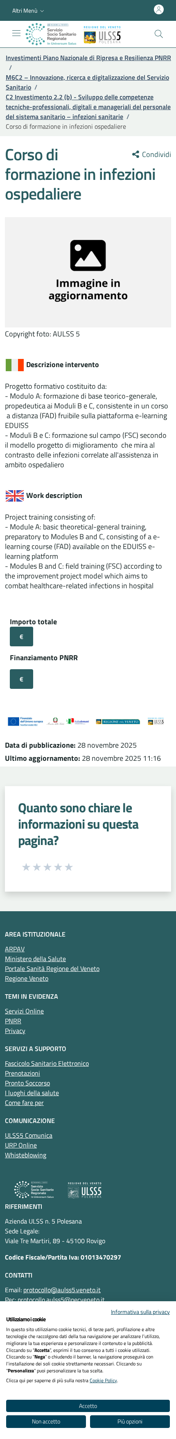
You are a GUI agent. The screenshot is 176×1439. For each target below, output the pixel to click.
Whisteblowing (25, 1155)
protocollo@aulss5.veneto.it (62, 1290)
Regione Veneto (26, 978)
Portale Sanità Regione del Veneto (52, 968)
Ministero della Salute (35, 959)
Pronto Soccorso (27, 1083)
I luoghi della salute (32, 1093)
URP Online (21, 1145)
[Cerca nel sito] (159, 34)
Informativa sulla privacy (140, 1311)
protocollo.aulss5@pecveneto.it (61, 1300)
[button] (29, 10)
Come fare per (24, 1102)
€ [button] (21, 636)
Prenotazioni (22, 1073)
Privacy (15, 1031)
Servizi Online (24, 1011)
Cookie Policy (103, 1380)
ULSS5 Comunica (28, 1135)
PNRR (13, 1021)
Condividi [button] (155, 154)
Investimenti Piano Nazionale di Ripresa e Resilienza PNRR (88, 58)
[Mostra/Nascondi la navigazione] (16, 33)
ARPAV (15, 949)
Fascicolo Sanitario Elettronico (47, 1063)
